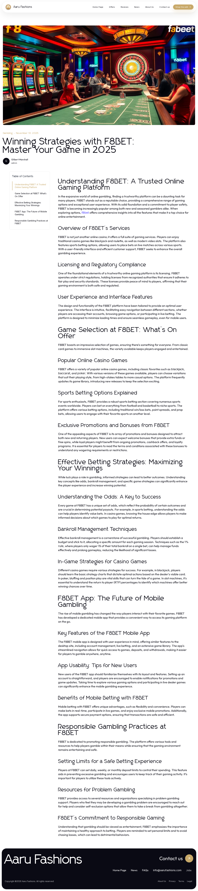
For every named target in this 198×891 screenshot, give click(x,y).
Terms (181, 881)
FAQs (145, 870)
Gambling (8, 133)
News (134, 870)
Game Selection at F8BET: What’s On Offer (30, 194)
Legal (189, 881)
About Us (162, 881)
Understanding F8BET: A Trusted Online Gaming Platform (30, 185)
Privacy (172, 881)
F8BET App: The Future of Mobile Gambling (31, 213)
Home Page (119, 870)
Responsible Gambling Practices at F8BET (31, 222)
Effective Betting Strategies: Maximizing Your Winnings (28, 204)
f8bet (85, 212)
